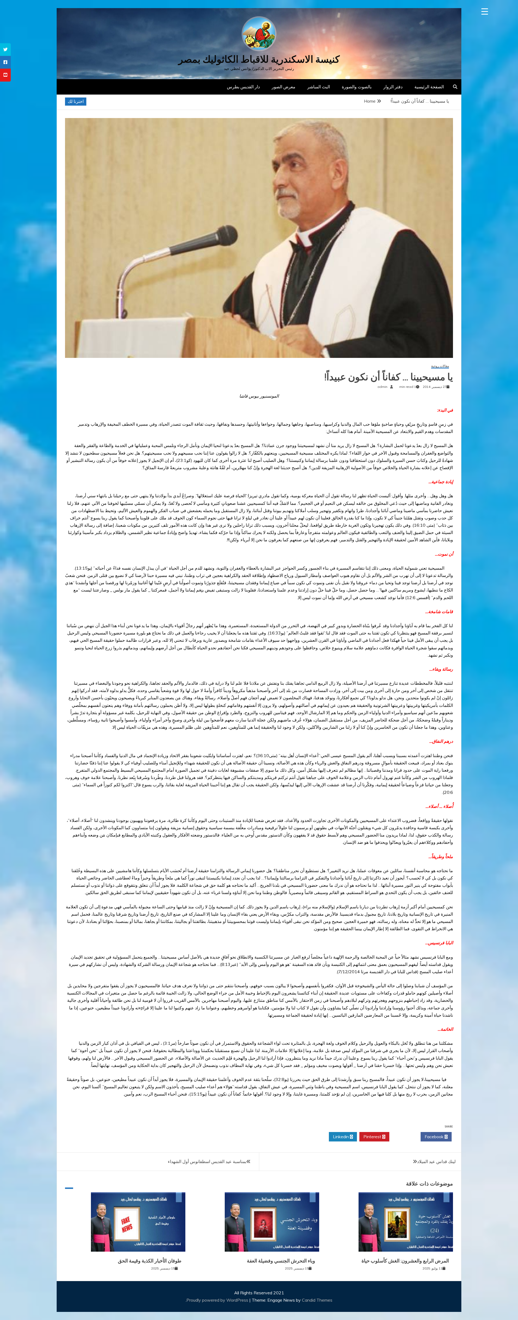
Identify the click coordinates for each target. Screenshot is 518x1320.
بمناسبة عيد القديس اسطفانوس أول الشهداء (207, 1161)
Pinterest (372, 1136)
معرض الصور (283, 86)
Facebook (435, 1136)
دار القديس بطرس (243, 86)
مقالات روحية (440, 366)
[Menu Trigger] (484, 11)
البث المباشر (318, 86)
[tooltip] (5, 49)
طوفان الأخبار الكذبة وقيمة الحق (149, 1261)
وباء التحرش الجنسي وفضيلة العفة (281, 1261)
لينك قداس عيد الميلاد (436, 1161)
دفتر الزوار (393, 86)
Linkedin (341, 1136)
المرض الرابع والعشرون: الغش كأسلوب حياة (405, 1261)
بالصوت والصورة (357, 86)
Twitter (403, 1136)
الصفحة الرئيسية (429, 86)
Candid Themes (317, 1300)
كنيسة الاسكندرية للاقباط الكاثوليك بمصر (259, 59)
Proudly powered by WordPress (217, 1300)
